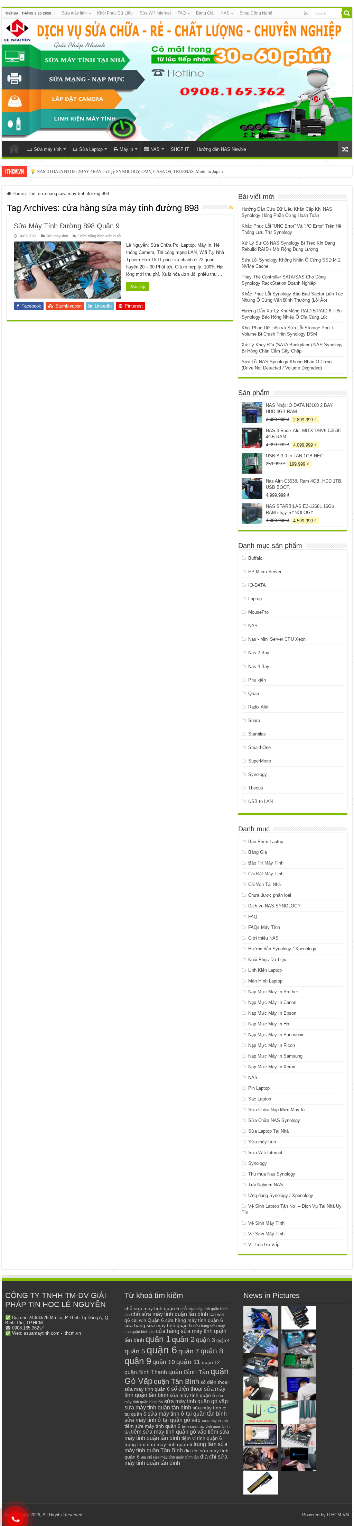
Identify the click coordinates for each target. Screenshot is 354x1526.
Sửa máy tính (74, 13)
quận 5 (134, 1351)
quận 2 (183, 1339)
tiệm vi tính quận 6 (201, 1438)
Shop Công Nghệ (256, 13)
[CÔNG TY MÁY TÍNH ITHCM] (177, 80)
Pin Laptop (259, 1088)
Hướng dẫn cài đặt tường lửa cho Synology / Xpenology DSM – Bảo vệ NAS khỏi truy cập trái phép (123, 171)
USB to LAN (260, 801)
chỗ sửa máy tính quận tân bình (169, 1314)
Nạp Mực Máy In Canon (272, 1002)
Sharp (254, 720)
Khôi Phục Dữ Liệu (115, 13)
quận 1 (158, 1339)
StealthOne (259, 747)
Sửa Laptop (91, 149)
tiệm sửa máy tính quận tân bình (176, 1435)
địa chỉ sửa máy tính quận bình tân (170, 1457)
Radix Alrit (258, 707)
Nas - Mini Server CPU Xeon (277, 639)
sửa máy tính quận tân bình (157, 1407)
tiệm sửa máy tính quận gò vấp (168, 1432)
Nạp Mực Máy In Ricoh (271, 1045)
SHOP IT (180, 149)
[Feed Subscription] (231, 207)
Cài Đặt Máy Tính (265, 873)
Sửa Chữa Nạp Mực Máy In (276, 1109)
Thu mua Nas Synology (271, 1174)
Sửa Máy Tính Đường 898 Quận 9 (67, 226)
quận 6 (162, 1349)
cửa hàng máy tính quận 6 (194, 1320)
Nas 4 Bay (258, 666)
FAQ (182, 13)
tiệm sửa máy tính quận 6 (152, 1426)
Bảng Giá (205, 13)
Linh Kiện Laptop (265, 970)
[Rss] (305, 13)
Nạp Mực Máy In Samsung (275, 1056)
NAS (225, 13)
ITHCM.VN (338, 1514)
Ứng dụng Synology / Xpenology (280, 1195)
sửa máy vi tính (215, 1420)
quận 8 (212, 1351)
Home (17, 193)
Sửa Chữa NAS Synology (274, 1120)
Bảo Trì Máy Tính (265, 863)
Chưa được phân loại (269, 895)
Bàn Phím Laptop (265, 841)
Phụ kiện (257, 680)
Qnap (253, 693)
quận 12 (211, 1362)
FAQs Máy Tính (264, 927)
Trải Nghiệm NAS (265, 1184)
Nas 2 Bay (258, 652)
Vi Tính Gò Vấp (263, 1244)
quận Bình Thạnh (145, 1372)
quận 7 (188, 1351)
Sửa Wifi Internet (155, 13)
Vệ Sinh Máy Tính (266, 1223)
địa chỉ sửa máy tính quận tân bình (175, 1460)
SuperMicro (259, 761)
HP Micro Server (264, 571)
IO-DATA (257, 585)
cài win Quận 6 (147, 1320)
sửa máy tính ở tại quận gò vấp (162, 1420)
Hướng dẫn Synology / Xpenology (282, 948)
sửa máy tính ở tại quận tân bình (187, 1414)
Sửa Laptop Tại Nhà (268, 1131)
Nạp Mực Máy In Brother (273, 991)
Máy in (126, 149)
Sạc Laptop (259, 1099)
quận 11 (188, 1361)
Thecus (255, 788)
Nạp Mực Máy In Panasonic (276, 1034)
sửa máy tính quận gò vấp (196, 1401)
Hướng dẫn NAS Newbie (221, 149)
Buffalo (255, 558)
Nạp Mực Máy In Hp (268, 1023)
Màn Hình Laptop (265, 981)
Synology (257, 774)
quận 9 (137, 1361)
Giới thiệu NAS (263, 938)
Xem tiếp (137, 286)
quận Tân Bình (176, 1381)
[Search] (347, 13)
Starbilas (257, 734)
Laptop (255, 598)
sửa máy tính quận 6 (192, 1395)
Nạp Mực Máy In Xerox (271, 1066)
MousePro (258, 612)
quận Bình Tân (188, 1372)
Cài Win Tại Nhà (264, 884)
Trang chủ (14, 148)
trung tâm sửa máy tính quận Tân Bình (175, 1447)
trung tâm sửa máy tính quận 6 (158, 1444)
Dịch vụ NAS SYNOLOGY (274, 905)
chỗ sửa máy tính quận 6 (151, 1308)
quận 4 (223, 1340)
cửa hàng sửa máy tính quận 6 (158, 1325)
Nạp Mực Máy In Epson (272, 1013)
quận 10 (163, 1361)
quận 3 (205, 1339)
